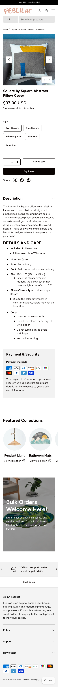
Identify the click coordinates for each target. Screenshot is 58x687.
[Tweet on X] (15, 180)
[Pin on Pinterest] (28, 180)
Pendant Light (14, 455)
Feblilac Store (15, 679)
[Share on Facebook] (21, 180)
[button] (46, 10)
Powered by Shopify (30, 679)
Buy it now (29, 171)
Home (5, 29)
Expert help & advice (31, 571)
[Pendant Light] (14, 439)
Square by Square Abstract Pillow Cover (28, 29)
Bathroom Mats (40, 455)
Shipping (7, 108)
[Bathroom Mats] (40, 439)
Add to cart (39, 161)
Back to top (29, 582)
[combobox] (29, 19)
